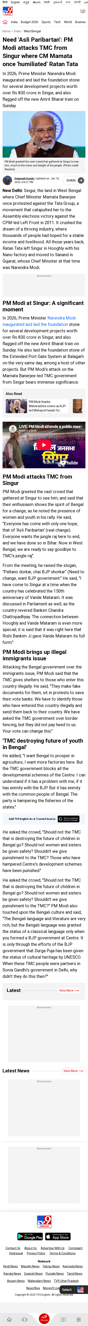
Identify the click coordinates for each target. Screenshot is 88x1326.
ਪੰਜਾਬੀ (77, 2)
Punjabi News (55, 1273)
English (15, 2)
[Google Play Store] (30, 1236)
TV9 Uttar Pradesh (66, 1281)
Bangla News (12, 1273)
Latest (14, 990)
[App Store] (58, 1236)
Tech (57, 22)
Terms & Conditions (62, 1253)
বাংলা (68, 2)
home (7, 31)
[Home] (5, 22)
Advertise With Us (53, 1248)
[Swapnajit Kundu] (7, 180)
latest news (16, 1070)
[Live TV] (81, 11)
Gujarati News (33, 1273)
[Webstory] (24, 1319)
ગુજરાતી (57, 2)
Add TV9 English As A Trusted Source (32, 818)
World (68, 22)
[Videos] (63, 1319)
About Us (30, 1248)
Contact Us (13, 1248)
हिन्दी (5, 2)
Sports (46, 22)
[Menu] (79, 1320)
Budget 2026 (29, 22)
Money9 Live (51, 1288)
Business (81, 22)
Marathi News (30, 1266)
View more (66, 990)
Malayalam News (39, 1281)
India (14, 22)
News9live (33, 1288)
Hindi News (10, 1266)
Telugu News (51, 1266)
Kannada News (73, 1266)
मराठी (47, 2)
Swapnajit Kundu (24, 178)
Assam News (16, 1281)
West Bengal (32, 31)
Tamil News (74, 1273)
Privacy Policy (36, 1253)
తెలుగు (37, 2)
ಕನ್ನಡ (26, 2)
